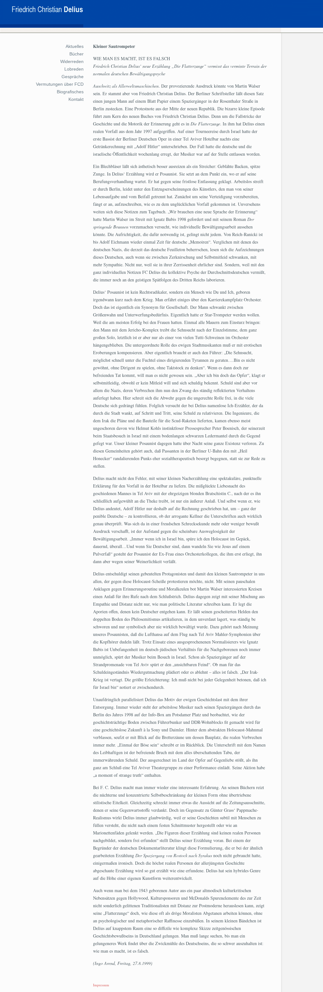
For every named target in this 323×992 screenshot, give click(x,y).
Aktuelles (75, 46)
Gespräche (73, 76)
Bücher (76, 53)
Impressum (101, 985)
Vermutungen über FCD (60, 84)
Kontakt (76, 99)
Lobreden (74, 69)
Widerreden (72, 61)
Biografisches (70, 91)
